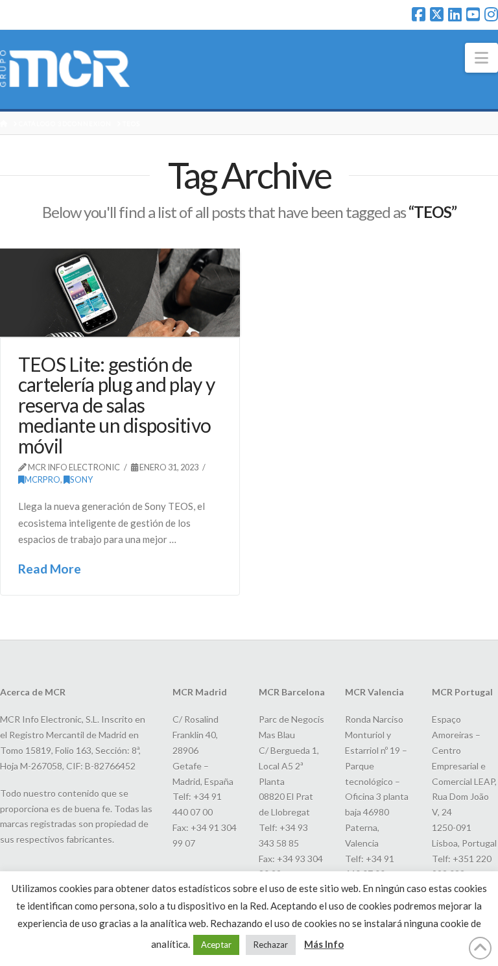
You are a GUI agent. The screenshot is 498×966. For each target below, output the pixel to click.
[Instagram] (491, 14)
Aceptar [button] (216, 944)
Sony (81, 479)
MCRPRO (42, 479)
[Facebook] (418, 14)
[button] (481, 58)
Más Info (324, 944)
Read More (49, 568)
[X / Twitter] (437, 14)
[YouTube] (473, 14)
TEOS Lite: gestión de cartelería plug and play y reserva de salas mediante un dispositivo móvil (116, 404)
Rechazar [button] (271, 944)
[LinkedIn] (455, 14)
